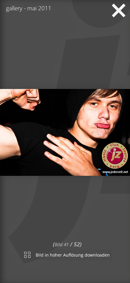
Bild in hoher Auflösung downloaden (73, 254)
